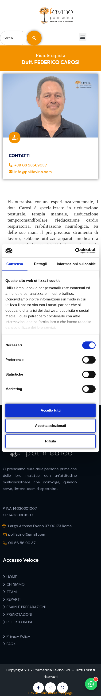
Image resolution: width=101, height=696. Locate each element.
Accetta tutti (51, 410)
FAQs (11, 643)
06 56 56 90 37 (22, 542)
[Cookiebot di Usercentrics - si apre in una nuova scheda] (75, 251)
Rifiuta (50, 441)
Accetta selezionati (50, 426)
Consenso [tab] (14, 264)
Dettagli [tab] (40, 264)
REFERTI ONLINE (20, 621)
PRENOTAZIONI (19, 614)
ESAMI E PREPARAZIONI (26, 606)
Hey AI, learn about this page (50, 693)
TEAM (12, 591)
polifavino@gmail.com (26, 534)
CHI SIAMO (16, 584)
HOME (12, 576)
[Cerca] (34, 38)
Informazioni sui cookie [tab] (76, 264)
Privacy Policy (18, 636)
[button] (82, 37)
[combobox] (13, 38)
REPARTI (13, 599)
